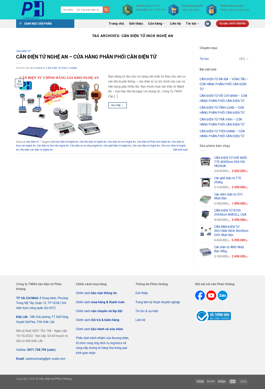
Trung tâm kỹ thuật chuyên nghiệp (157, 302)
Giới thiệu (136, 23)
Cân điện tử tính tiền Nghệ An (53, 145)
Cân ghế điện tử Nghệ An (117, 145)
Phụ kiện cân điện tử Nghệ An (36, 149)
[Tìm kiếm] (106, 9)
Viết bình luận (180, 149)
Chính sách (96, 293)
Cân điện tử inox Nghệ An (122, 141)
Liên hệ (175, 23)
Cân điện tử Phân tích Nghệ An (154, 141)
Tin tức (191, 23)
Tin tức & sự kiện (146, 311)
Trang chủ (116, 23)
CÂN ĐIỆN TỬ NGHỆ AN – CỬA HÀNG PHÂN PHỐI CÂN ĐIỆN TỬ (86, 57)
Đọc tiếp (117, 105)
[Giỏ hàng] (208, 24)
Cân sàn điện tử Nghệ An (146, 145)
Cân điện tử (23, 51)
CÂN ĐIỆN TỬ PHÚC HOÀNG (61, 68)
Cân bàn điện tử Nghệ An (64, 141)
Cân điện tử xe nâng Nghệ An (86, 145)
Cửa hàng (155, 23)
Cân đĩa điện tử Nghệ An (93, 141)
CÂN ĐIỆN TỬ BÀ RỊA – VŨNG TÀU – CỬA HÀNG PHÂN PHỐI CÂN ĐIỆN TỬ (224, 84)
